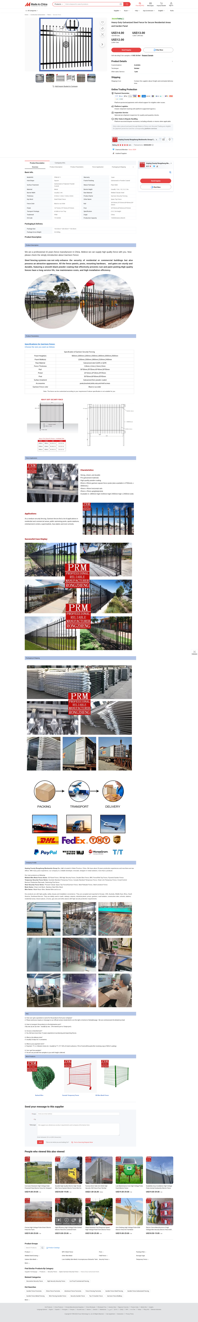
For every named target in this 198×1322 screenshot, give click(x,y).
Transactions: (143, 145)
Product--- (28, 1252)
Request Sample (147, 55)
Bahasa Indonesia (156, 1309)
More (26, 1300)
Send (40, 1142)
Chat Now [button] (159, 50)
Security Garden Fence (78, 1296)
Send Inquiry (126, 50)
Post (100, 1252)
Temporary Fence (141, 1259)
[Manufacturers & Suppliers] (36, 4)
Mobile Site (144, 1307)
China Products (58, 1307)
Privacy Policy (130, 1314)
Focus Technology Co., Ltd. (85, 1314)
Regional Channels (123, 1307)
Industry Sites (112, 1307)
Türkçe (139, 1309)
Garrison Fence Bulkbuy (114, 1296)
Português (65, 1309)
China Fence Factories (53, 1291)
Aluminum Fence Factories (72, 1291)
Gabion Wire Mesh (30, 1259)
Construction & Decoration (37, 14)
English (51, 1309)
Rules (172, 11)
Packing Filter (140, 1252)
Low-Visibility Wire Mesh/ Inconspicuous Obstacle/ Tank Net (80, 1259)
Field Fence (102, 1256)
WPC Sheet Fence (67, 1252)
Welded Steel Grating (31, 1256)
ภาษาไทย (132, 1309)
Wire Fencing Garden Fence (57, 1296)
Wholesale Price (101, 1307)
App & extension (148, 11)
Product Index (134, 1307)
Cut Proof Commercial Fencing (79, 1281)
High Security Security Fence (56, 1281)
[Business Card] (170, 172)
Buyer (126, 11)
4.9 (147, 166)
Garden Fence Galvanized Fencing (138, 1291)
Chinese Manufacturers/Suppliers (74, 1307)
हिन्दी (127, 1309)
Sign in (171, 5)
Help (136, 11)
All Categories (32, 11)
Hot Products (48, 1307)
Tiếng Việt (146, 1309)
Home (26, 14)
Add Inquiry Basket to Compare (66, 86)
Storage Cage (140, 1256)
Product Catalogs (54, 1248)
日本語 (121, 1309)
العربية (110, 1309)
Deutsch (95, 1309)
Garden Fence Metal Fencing (35, 1296)
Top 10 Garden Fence (96, 1296)
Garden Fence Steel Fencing (114, 1291)
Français (72, 1309)
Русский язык (80, 1309)
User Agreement (110, 1314)
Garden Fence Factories (34, 1291)
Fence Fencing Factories (93, 1291)
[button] (129, 167)
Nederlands (103, 1309)
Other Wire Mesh (67, 1256)
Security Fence (57, 14)
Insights (151, 1307)
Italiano (89, 1309)
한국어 (116, 1309)
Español (57, 1309)
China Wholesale (90, 1307)
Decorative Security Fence (34, 1281)
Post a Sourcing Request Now (82, 1142)
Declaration (120, 1314)
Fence (49, 14)
